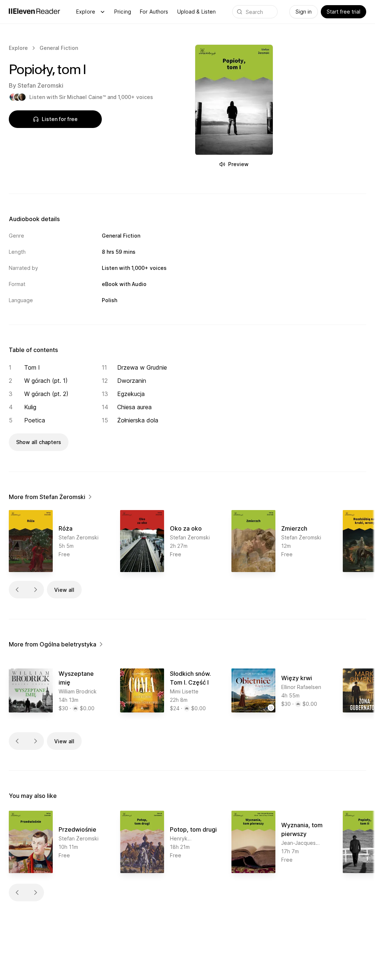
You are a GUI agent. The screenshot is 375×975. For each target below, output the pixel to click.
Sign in (304, 11)
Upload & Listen (196, 11)
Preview (238, 164)
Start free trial (343, 11)
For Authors (154, 11)
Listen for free (60, 119)
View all (64, 590)
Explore (85, 11)
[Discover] (102, 11)
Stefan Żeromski (40, 85)
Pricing (122, 11)
